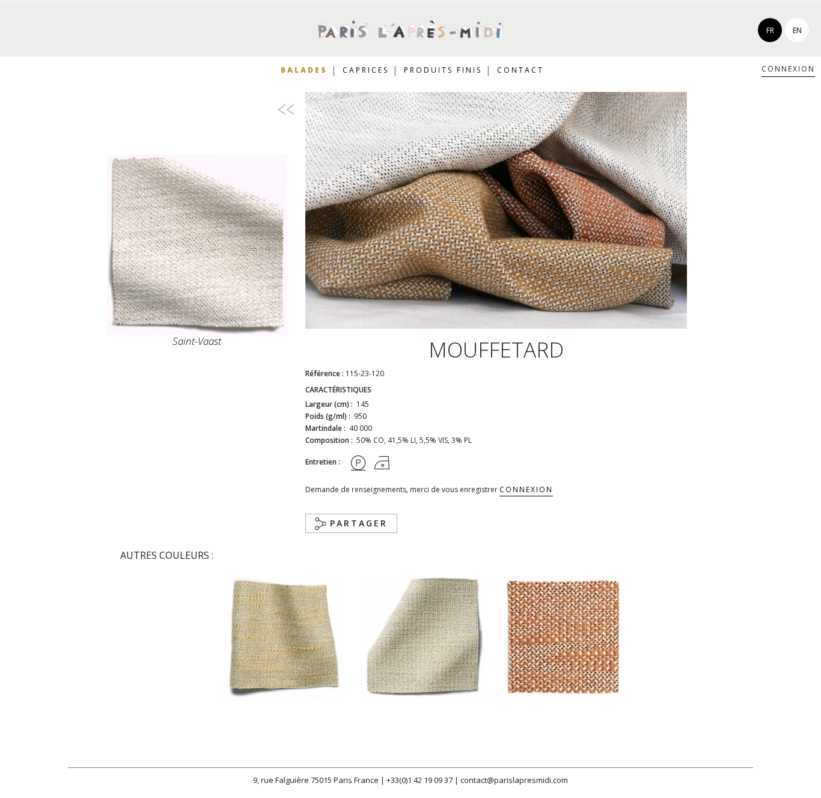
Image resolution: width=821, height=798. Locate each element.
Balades (304, 70)
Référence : (324, 373)
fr (770, 30)
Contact (520, 70)
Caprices (366, 70)
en (797, 30)
